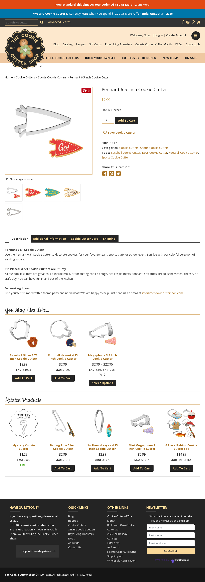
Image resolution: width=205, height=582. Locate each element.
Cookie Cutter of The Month (153, 44)
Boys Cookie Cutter (154, 152)
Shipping (109, 239)
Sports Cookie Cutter (115, 157)
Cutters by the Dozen (139, 58)
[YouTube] (198, 22)
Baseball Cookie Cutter (125, 152)
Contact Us (193, 44)
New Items (171, 58)
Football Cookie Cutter (183, 152)
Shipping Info (115, 556)
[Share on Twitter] (118, 173)
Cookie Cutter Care (84, 239)
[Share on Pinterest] (111, 173)
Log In (159, 35)
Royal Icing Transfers (118, 44)
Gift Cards (95, 44)
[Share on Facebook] (104, 173)
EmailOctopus (182, 560)
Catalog (67, 44)
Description (20, 239)
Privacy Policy (84, 574)
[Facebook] (183, 22)
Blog (56, 44)
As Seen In (113, 547)
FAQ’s (179, 44)
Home (9, 77)
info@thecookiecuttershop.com (162, 293)
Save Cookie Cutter (122, 132)
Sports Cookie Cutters (52, 77)
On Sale (191, 58)
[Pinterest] (193, 22)
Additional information (49, 239)
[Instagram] (187, 22)
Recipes (81, 44)
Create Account (176, 35)
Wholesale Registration (121, 560)
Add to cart (126, 120)
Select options (102, 383)
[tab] (20, 239)
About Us (73, 543)
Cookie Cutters (25, 77)
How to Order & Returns (121, 552)
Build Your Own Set (100, 58)
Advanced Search (59, 22)
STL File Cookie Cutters (60, 58)
